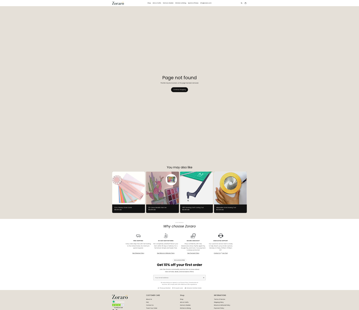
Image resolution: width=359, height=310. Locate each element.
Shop (181, 299)
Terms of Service (219, 299)
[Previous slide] (115, 188)
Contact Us (217, 253)
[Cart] (245, 3)
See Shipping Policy (138, 253)
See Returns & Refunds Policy (166, 253)
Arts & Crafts (184, 302)
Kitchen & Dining (185, 308)
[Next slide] (142, 188)
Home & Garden (185, 305)
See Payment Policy (193, 253)
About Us (149, 299)
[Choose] (142, 201)
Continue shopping (179, 90)
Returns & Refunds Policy (222, 305)
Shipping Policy (219, 302)
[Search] (242, 3)
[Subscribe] (203, 278)
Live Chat (225, 253)
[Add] (210, 201)
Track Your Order (151, 308)
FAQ (147, 302)
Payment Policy (219, 308)
